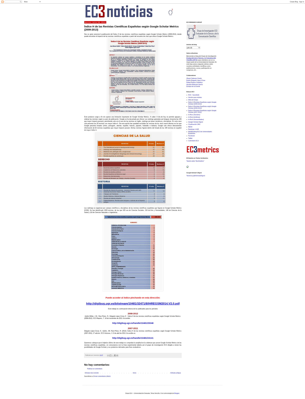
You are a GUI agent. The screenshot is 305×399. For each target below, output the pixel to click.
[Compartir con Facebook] (115, 355)
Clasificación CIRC (194, 124)
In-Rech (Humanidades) (196, 119)
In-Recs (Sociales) (194, 115)
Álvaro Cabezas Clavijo (194, 78)
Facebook (191, 136)
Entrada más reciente (92, 373)
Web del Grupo (193, 100)
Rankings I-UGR (193, 129)
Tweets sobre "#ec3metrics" (195, 161)
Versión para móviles (195, 97)
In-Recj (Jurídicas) (194, 117)
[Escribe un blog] (110, 355)
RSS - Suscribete (193, 95)
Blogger (176, 393)
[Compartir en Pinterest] (117, 355)
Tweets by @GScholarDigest (195, 176)
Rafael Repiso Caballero (194, 82)
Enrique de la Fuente (193, 86)
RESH (190, 127)
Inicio (134, 373)
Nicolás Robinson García (194, 84)
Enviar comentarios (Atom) (102, 376)
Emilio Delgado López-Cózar (195, 80)
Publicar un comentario (94, 369)
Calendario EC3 (193, 141)
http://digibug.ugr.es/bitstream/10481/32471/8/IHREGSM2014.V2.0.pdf (133, 303)
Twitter (190, 138)
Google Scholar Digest (195, 122)
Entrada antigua (175, 373)
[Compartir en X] (113, 355)
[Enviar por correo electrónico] (108, 355)
